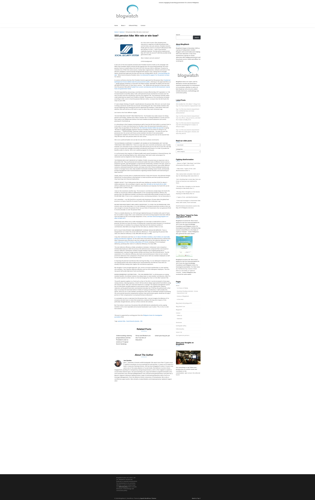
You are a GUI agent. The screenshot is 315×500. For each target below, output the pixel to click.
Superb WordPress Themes (148, 498)
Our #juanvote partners (182, 335)
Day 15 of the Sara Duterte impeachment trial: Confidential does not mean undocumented (187, 111)
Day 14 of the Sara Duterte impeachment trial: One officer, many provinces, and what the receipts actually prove (188, 117)
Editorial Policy (133, 25)
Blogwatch (179, 309)
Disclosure (179, 322)
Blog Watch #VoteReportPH (184, 303)
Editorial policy (180, 329)
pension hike (121, 321)
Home (116, 25)
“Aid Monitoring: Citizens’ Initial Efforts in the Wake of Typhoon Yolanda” (186, 270)
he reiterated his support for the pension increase (154, 75)
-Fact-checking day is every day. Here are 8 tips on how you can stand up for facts (188, 181)
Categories (179, 149)
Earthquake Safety (181, 326)
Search (178, 34)
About (123, 25)
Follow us (179, 315)
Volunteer (179, 318)
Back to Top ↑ (196, 498)
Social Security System (132, 321)
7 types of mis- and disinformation (187, 197)
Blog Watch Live (180, 306)
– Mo (177, 163)
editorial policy (189, 89)
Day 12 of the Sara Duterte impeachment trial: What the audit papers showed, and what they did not (187, 131)
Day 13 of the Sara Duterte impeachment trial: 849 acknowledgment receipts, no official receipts (187, 124)
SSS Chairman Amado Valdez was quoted (151, 128)
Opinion (122, 32)
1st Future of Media (182, 288)
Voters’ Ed (179, 332)
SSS (141, 321)
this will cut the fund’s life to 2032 (156, 184)
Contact (143, 25)
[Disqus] (143, 406)
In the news (180, 299)
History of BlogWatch (183, 296)
